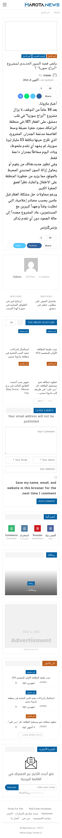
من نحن (26, 818)
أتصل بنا (15, 818)
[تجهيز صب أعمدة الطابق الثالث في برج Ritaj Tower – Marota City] (17, 370)
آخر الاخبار (52, 56)
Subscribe (11, 787)
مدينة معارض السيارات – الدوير (22, 813)
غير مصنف (52, 331)
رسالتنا (31, 583)
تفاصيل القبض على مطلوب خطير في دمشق (45, 305)
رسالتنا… (31, 589)
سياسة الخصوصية (42, 818)
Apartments (47, 813)
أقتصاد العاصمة (39, 56)
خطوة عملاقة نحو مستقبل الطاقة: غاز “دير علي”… (31, 722)
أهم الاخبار (26, 56)
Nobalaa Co (37, 833)
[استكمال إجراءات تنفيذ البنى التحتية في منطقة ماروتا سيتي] (17, 337)
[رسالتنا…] (31, 578)
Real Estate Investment (40, 808)
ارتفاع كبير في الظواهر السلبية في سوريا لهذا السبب (16, 305)
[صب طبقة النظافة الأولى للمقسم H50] (45, 337)
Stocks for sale (15, 808)
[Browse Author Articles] (31, 265)
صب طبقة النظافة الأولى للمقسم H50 (31, 677)
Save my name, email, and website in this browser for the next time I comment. (31, 488)
